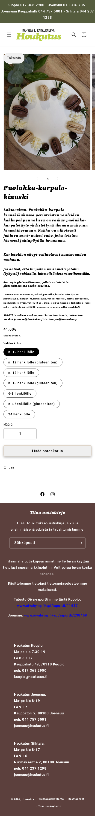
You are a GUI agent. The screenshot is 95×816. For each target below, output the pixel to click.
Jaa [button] (12, 467)
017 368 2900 (34, 670)
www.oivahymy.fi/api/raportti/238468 (55, 615)
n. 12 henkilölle (21, 352)
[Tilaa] (80, 543)
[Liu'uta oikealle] (58, 178)
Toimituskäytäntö (49, 806)
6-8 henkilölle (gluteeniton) (31, 404)
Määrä (7, 424)
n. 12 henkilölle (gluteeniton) (33, 362)
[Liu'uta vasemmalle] (37, 178)
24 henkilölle (19, 414)
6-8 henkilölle (20, 393)
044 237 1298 (34, 768)
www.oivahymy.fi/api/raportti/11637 (47, 606)
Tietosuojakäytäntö (51, 799)
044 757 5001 (34, 719)
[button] (9, 35)
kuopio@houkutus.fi (31, 677)
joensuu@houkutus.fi (31, 726)
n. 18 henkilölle (21, 373)
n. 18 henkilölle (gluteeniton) (33, 383)
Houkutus (28, 799)
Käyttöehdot (76, 799)
